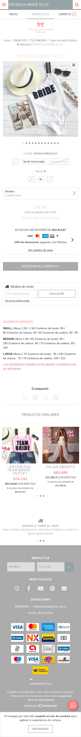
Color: (40, 153)
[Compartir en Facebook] (35, 398)
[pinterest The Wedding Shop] (52, 588)
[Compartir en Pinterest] (55, 398)
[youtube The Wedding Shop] (40, 588)
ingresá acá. (66, 696)
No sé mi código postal (17, 300)
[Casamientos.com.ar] (40, 683)
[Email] (64, 588)
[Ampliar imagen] (73, 65)
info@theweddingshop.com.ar (50, 606)
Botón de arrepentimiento (41, 700)
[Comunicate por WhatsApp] (73, 705)
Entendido (40, 728)
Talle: (40, 171)
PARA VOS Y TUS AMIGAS (30, 40)
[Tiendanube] (40, 707)
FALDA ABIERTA (60, 467)
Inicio (7, 40)
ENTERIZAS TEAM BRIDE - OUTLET (20, 470)
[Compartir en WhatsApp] (25, 398)
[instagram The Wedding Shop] (16, 588)
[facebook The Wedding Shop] (28, 588)
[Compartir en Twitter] (45, 398)
